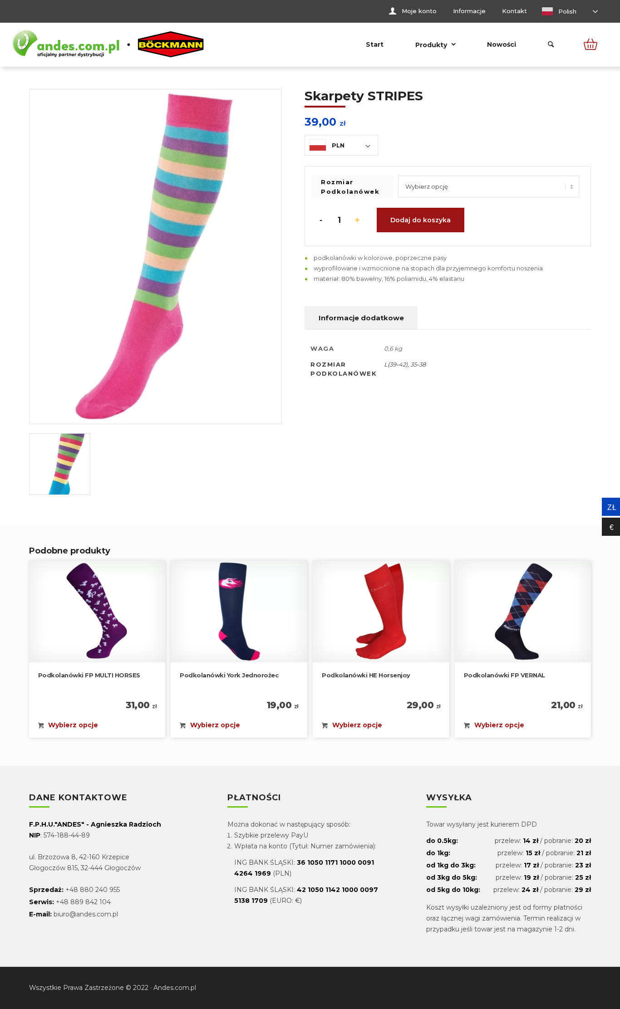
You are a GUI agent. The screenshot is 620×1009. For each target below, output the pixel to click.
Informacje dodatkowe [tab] (361, 317)
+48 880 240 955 (92, 890)
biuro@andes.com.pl (86, 914)
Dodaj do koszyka (420, 220)
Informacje (469, 11)
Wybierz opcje (72, 725)
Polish (566, 11)
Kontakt (514, 11)
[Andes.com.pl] (108, 44)
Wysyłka (449, 798)
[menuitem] (413, 11)
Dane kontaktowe (78, 798)
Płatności (254, 798)
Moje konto (419, 11)
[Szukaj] (551, 44)
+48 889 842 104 (83, 902)
